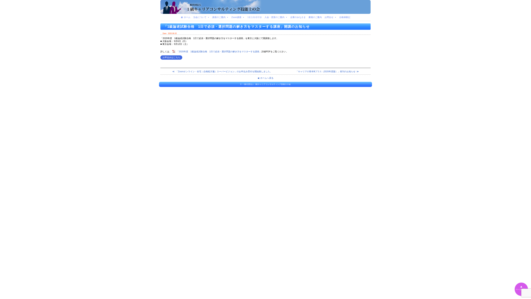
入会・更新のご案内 (274, 17)
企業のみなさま (298, 17)
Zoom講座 (236, 17)
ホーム (187, 17)
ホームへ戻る (267, 78)
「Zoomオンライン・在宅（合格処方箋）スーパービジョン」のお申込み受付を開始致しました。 (224, 71)
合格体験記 (344, 17)
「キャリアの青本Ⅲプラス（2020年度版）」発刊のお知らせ (325, 71)
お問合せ (329, 17)
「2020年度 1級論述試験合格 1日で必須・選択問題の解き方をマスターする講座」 (219, 51)
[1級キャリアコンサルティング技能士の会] (265, 7)
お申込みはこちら (171, 57)
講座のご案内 (219, 17)
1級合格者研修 (254, 17)
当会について (199, 17)
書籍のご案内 (315, 17)
